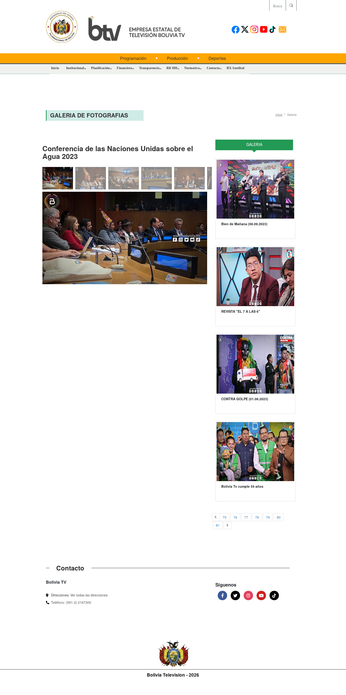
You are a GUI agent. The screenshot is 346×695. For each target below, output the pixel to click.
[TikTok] (274, 595)
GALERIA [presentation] (254, 144)
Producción (177, 58)
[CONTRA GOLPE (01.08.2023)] (255, 364)
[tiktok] (273, 30)
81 (218, 525)
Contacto (213, 68)
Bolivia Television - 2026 (173, 675)
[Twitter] (235, 595)
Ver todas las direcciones (89, 595)
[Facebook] (222, 595)
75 (224, 517)
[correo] (282, 30)
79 (268, 517)
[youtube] (264, 30)
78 (257, 517)
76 (235, 517)
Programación (133, 58)
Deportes (217, 58)
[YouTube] (261, 595)
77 (246, 517)
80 (279, 517)
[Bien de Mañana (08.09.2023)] (255, 189)
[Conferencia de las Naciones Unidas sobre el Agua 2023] (124, 238)
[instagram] (254, 30)
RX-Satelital (235, 68)
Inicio (55, 68)
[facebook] (235, 30)
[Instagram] (248, 595)
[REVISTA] (255, 276)
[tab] (254, 147)
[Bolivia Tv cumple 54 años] (255, 451)
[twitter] (245, 30)
